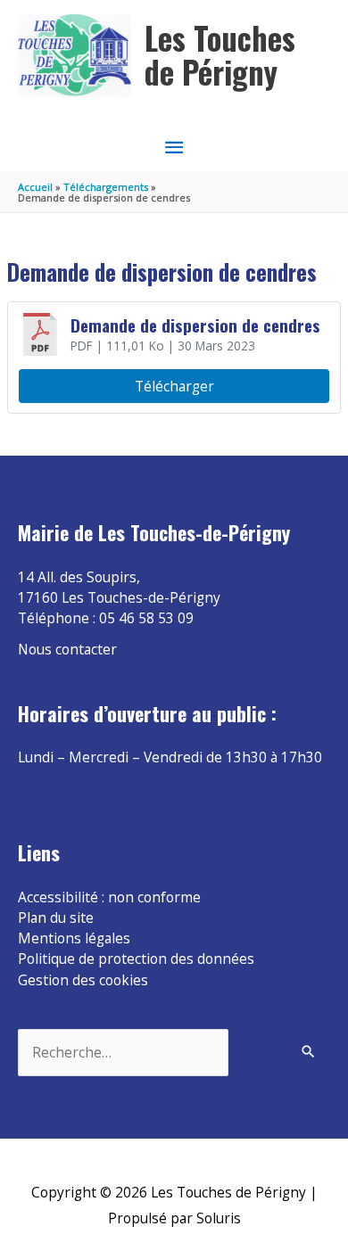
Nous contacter (67, 649)
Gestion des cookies (83, 980)
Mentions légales (74, 938)
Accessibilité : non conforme (109, 897)
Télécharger (174, 386)
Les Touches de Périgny (220, 55)
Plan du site (56, 917)
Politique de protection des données (136, 958)
